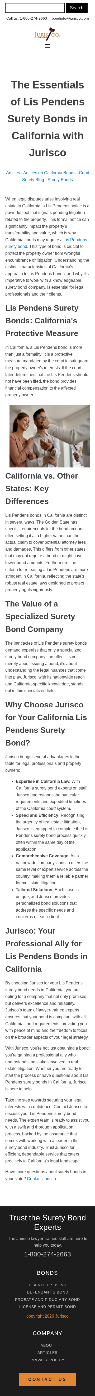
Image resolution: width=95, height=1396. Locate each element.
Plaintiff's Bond (47, 1285)
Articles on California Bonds (49, 173)
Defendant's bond (47, 1292)
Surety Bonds (60, 179)
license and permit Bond (47, 1307)
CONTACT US (47, 1379)
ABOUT (48, 1346)
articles (47, 1353)
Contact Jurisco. (42, 1178)
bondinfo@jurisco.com (70, 18)
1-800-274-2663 (47, 1254)
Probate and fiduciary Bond (47, 1300)
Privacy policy (47, 1360)
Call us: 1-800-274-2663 (26, 18)
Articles (13, 173)
